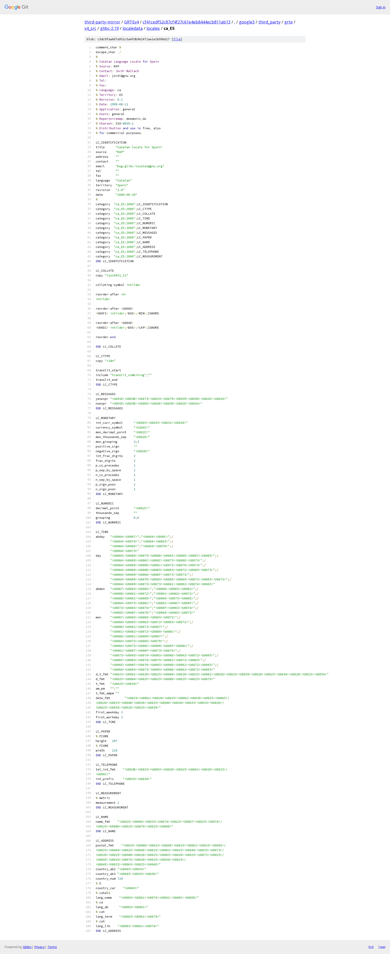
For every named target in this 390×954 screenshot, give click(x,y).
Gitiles (27, 947)
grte (288, 22)
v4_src (90, 28)
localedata (133, 28)
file (177, 39)
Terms (52, 947)
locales (153, 28)
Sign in (380, 7)
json (381, 947)
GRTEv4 (131, 22)
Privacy (39, 947)
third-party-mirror (102, 22)
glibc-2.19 (109, 28)
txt (371, 947)
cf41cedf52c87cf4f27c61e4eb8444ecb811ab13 (186, 22)
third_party (269, 22)
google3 (247, 22)
